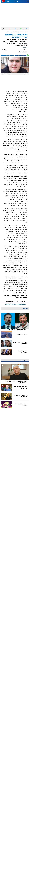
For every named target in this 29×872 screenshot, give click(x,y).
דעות (22, 31)
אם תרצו (23, 51)
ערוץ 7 (25, 31)
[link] (14, 322)
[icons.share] (2, 1)
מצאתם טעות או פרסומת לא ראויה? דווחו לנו (14, 304)
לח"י (19, 51)
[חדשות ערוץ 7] (14, 1)
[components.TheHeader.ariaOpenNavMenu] (24, 1)
